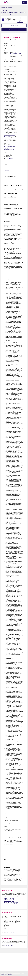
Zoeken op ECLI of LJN (9, 899)
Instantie (6, 39)
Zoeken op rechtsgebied (9, 901)
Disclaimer (9, 974)
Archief (6, 974)
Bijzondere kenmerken (6, 62)
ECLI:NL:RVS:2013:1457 (9, 136)
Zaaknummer (7, 48)
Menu (24, 2)
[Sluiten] (25, 19)
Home (2, 7)
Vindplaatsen (7, 151)
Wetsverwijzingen (8, 144)
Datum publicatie (6, 46)
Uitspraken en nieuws (8, 7)
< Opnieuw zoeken (14, 25)
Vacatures (2, 974)
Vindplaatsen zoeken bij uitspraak (11, 902)
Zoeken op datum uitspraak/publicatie (12, 897)
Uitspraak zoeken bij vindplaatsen (11, 903)
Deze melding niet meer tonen (20, 19)
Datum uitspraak (6, 42)
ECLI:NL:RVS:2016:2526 (15, 53)
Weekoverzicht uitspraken (8, 945)
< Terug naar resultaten (14, 29)
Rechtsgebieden (7, 58)
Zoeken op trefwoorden (9, 898)
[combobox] (14, 165)
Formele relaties (6, 53)
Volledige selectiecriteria (8, 932)
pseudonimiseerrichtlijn (11, 20)
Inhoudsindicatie (7, 65)
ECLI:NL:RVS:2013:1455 (9, 135)
